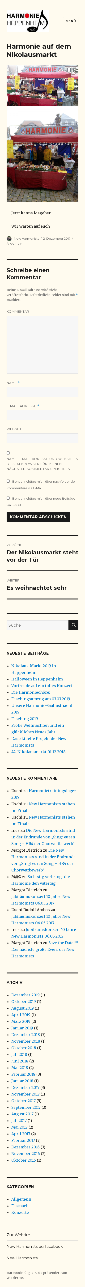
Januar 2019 (22, 1028)
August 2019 (22, 1008)
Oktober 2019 (23, 1001)
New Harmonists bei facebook (35, 1246)
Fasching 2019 (24, 718)
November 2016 (25, 1153)
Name (13, 383)
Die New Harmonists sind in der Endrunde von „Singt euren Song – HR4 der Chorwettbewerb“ (43, 837)
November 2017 (25, 1094)
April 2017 (20, 1133)
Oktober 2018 (23, 1047)
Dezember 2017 (25, 1087)
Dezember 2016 (25, 1147)
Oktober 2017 (23, 1100)
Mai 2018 (19, 1067)
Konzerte (20, 1212)
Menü (71, 21)
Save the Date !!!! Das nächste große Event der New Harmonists (44, 949)
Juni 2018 (19, 1061)
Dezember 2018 (25, 1034)
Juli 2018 (19, 1054)
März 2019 (20, 1021)
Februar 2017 (23, 1140)
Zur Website (18, 1235)
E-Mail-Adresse (23, 406)
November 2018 (25, 1041)
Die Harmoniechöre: (30, 692)
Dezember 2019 (25, 995)
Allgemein (14, 243)
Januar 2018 (22, 1081)
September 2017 (26, 1107)
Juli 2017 (19, 1120)
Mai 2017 (19, 1127)
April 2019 (20, 1014)
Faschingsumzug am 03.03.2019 (40, 699)
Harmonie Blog (18, 1273)
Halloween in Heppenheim (37, 679)
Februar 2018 (23, 1074)
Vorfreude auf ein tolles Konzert (41, 685)
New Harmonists (26, 238)
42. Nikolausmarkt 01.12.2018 (38, 751)
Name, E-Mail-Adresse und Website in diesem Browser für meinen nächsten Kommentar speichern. (42, 464)
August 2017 (22, 1114)
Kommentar (18, 311)
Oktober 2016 (23, 1160)
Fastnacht (20, 1205)
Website (14, 429)
